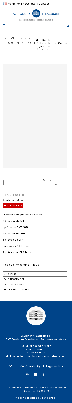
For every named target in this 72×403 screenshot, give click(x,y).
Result (46, 40)
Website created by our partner (36, 398)
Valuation (14, 3)
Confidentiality (30, 366)
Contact (44, 3)
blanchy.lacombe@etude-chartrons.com (39, 356)
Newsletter (29, 3)
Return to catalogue (17, 289)
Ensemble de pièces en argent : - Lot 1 (52, 45)
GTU (12, 366)
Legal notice (54, 366)
